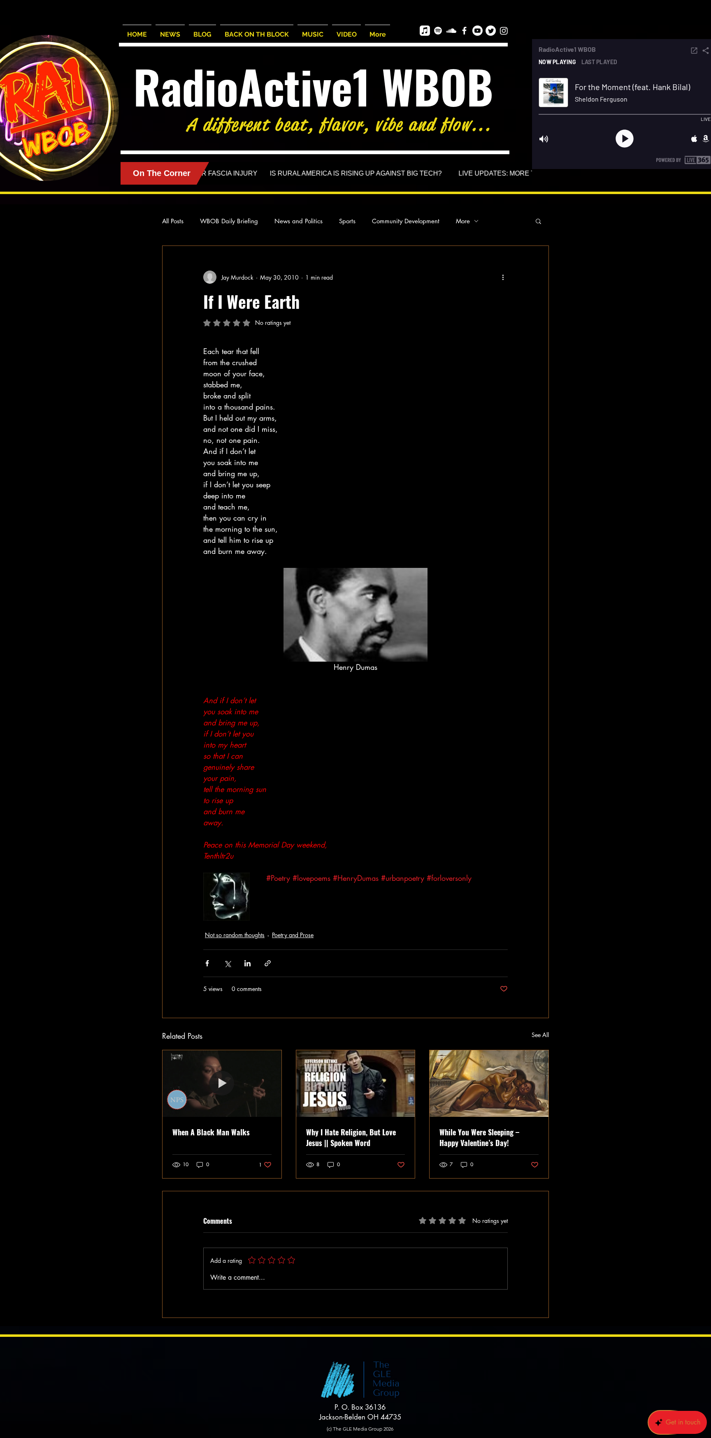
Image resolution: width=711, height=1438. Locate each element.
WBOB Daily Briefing (229, 221)
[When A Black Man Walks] (222, 1083)
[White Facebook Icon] (464, 30)
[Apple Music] (425, 30)
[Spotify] (438, 30)
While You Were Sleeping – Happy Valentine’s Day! (479, 1137)
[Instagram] (504, 30)
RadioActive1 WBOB (313, 86)
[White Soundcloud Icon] (451, 30)
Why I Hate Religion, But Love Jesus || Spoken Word (351, 1137)
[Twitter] (491, 30)
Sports (347, 221)
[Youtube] (477, 30)
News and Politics (298, 221)
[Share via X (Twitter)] (227, 963)
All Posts (173, 221)
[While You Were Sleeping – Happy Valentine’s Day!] (489, 1083)
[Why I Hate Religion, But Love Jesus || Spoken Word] (355, 1083)
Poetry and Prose (293, 935)
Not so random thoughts (235, 935)
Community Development (405, 221)
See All (540, 1035)
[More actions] (503, 277)
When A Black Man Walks (211, 1132)
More (463, 221)
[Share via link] (268, 963)
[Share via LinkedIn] (247, 963)
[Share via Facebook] (207, 963)
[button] (538, 221)
